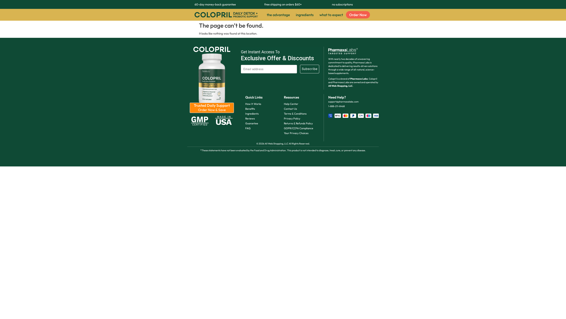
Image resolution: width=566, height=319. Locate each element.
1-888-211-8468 (336, 106)
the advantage (278, 15)
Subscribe (309, 69)
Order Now (358, 15)
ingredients (305, 15)
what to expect (331, 15)
